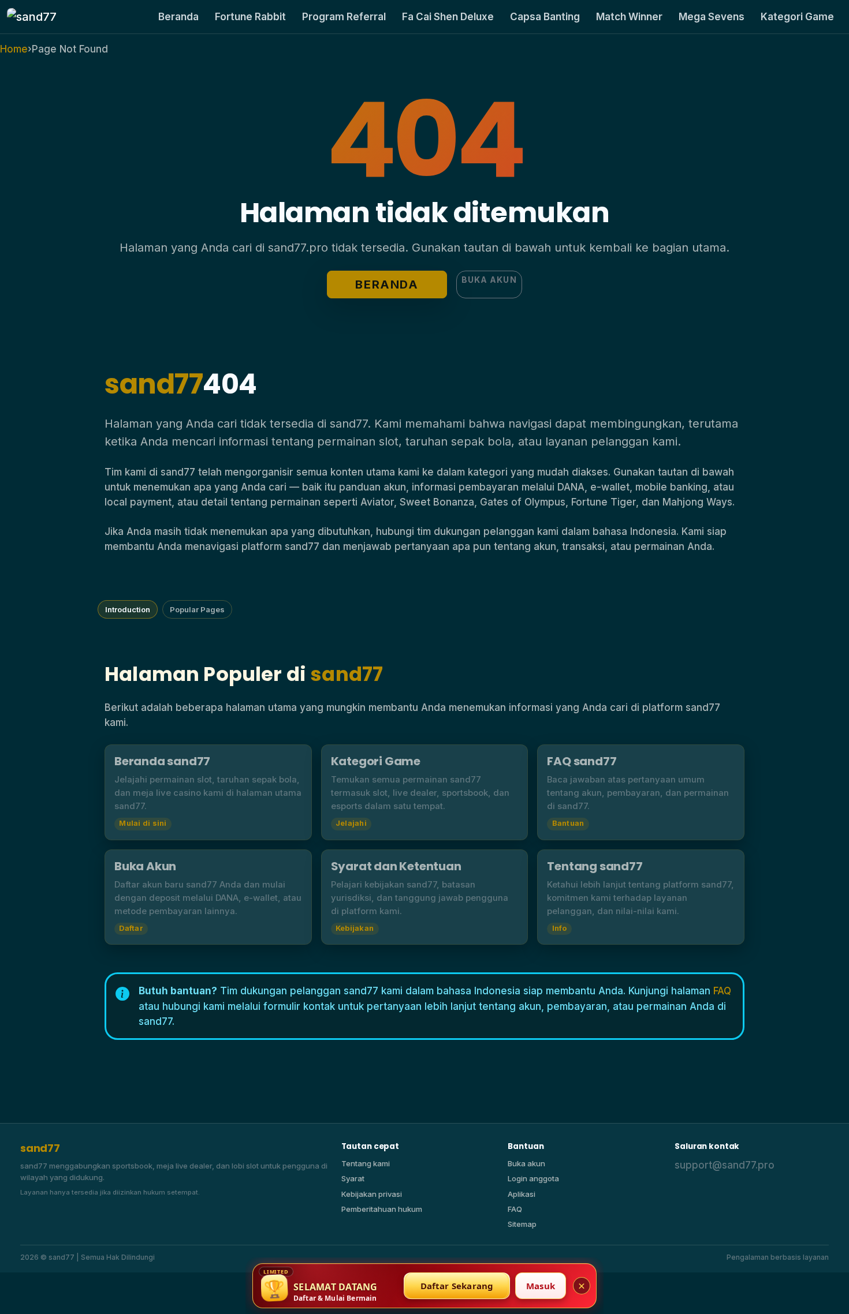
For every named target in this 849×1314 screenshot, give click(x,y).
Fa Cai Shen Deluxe (448, 17)
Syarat (352, 1178)
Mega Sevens (711, 17)
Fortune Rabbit (250, 17)
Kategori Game (797, 17)
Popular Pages (197, 609)
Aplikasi (521, 1194)
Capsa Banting (545, 17)
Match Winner (629, 17)
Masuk (540, 1285)
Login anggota (533, 1178)
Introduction (127, 609)
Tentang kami (365, 1163)
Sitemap (522, 1224)
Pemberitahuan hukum (381, 1209)
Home (14, 49)
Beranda (178, 17)
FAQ (722, 991)
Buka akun (489, 279)
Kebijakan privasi (371, 1194)
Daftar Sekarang (457, 1285)
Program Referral (344, 17)
